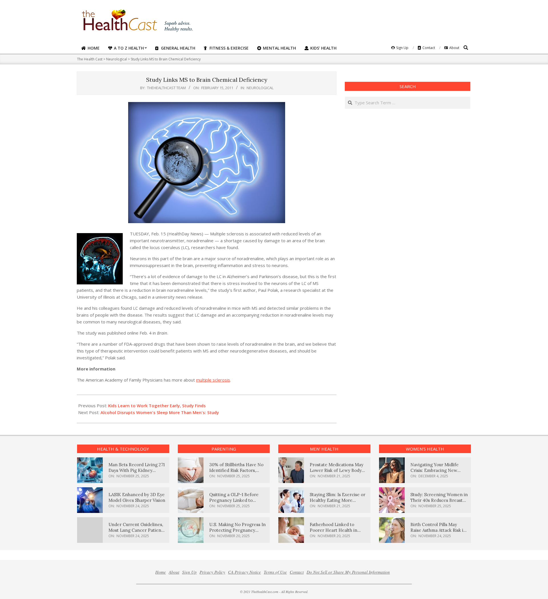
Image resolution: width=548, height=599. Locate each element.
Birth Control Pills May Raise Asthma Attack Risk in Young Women (438, 530)
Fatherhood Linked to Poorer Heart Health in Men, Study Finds (333, 530)
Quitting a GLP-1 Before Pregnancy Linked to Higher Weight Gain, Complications (234, 503)
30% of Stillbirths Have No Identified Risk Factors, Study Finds (236, 470)
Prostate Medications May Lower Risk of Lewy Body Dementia (336, 470)
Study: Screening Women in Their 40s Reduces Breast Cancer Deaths (439, 500)
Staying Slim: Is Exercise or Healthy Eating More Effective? (337, 500)
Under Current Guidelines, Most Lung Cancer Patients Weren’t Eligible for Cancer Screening (136, 533)
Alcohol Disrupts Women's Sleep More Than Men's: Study (159, 412)
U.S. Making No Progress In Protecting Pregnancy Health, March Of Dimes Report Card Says (237, 533)
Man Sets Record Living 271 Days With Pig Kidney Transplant (136, 470)
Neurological (260, 87)
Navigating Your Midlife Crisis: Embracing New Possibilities (434, 470)
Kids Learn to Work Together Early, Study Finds (157, 405)
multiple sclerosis (213, 380)
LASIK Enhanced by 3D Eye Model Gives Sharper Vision (136, 497)
